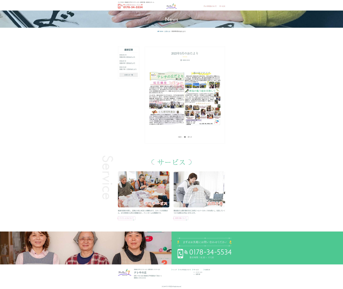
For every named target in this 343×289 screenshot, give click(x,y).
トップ (175, 269)
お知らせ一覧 (128, 75)
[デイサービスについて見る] (143, 189)
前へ (180, 137)
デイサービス (199, 272)
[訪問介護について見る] (199, 189)
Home (161, 31)
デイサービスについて (126, 218)
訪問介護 (198, 274)
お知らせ (167, 31)
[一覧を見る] (184, 137)
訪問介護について (181, 218)
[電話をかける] (130, 6)
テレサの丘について (210, 6)
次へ (189, 137)
